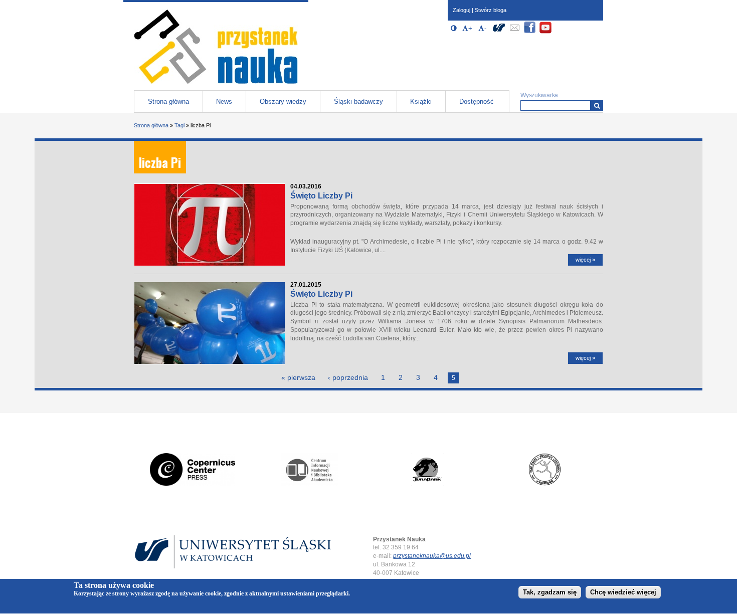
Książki (421, 101)
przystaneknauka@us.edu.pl (432, 555)
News (224, 101)
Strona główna (168, 101)
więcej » (585, 260)
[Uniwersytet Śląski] (499, 32)
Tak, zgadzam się (550, 592)
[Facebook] (530, 32)
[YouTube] (545, 32)
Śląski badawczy (358, 101)
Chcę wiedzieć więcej (623, 592)
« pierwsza (298, 377)
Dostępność (476, 101)
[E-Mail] (514, 32)
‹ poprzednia (348, 377)
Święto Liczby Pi (321, 195)
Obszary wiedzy (283, 101)
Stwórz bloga (490, 10)
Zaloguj (461, 10)
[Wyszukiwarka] (597, 105)
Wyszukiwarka (539, 95)
